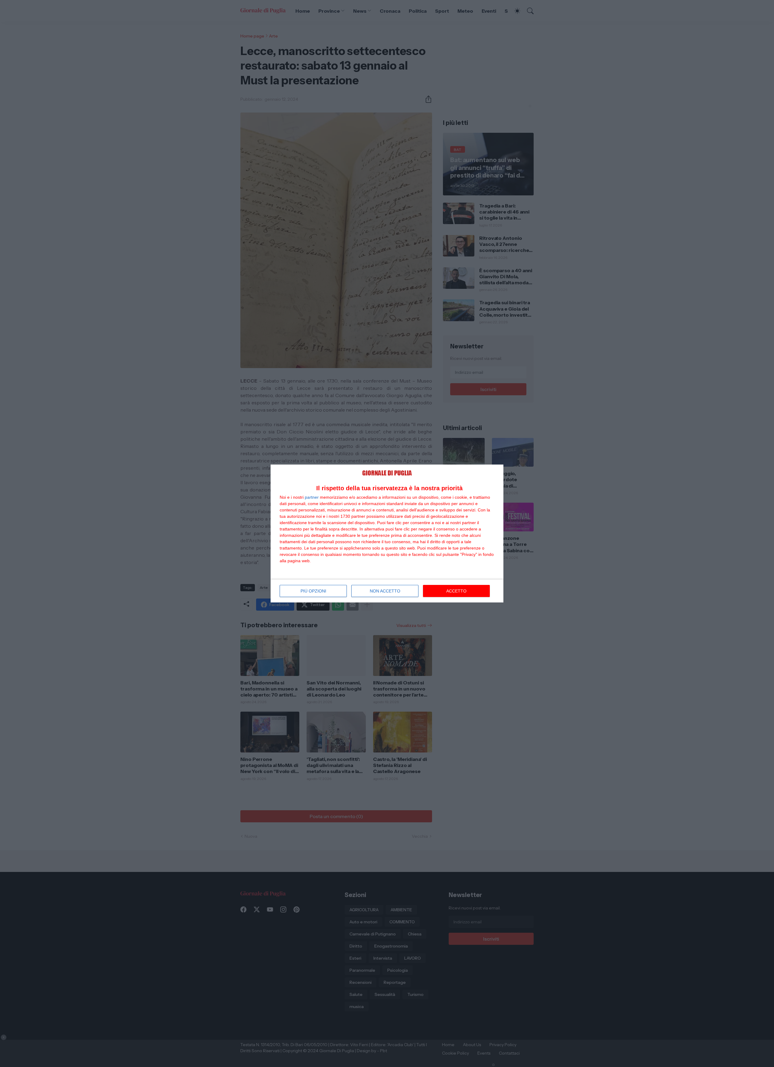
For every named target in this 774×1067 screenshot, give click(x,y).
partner (312, 497)
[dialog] (387, 534)
